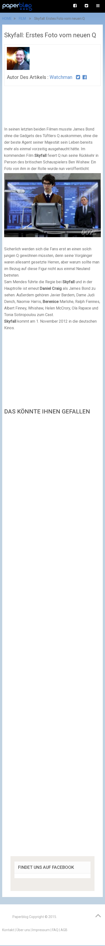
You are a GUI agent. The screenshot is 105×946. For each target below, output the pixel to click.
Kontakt (8, 930)
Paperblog (20, 917)
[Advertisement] (52, 637)
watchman (61, 77)
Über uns (23, 930)
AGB (64, 930)
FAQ (55, 930)
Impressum (41, 930)
